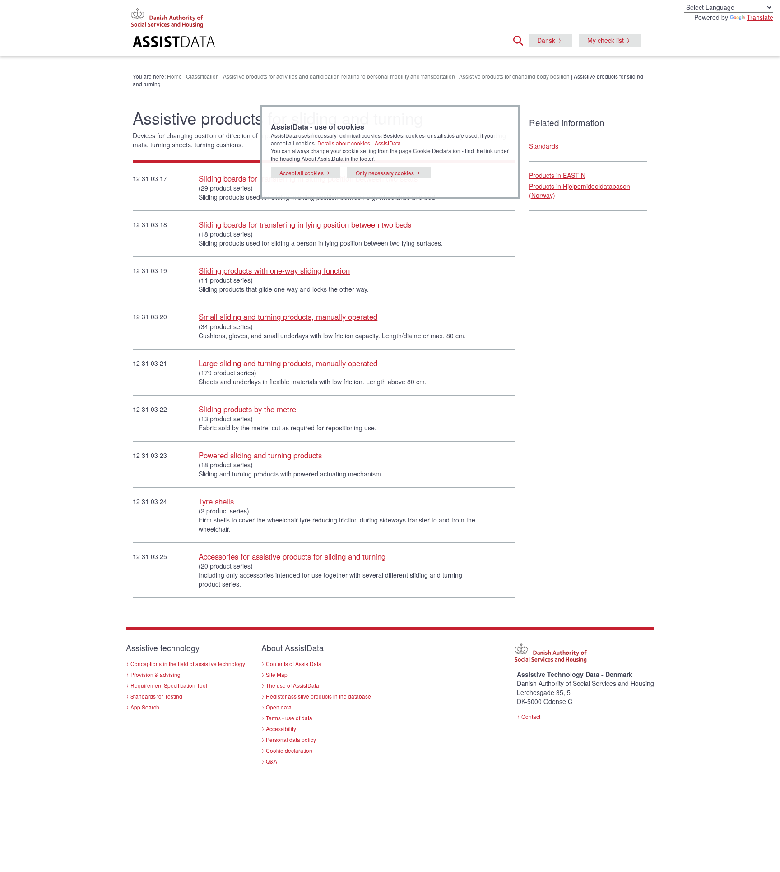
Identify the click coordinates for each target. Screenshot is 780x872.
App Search (144, 707)
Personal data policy (291, 739)
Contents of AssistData (293, 663)
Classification (202, 76)
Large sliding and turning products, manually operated (288, 363)
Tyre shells (216, 501)
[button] (521, 39)
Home (174, 76)
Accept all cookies (301, 173)
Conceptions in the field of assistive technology (187, 663)
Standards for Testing (156, 696)
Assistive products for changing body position (514, 76)
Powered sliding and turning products (260, 455)
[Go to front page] (280, 43)
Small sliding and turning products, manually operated (288, 316)
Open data (279, 707)
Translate (760, 17)
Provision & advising (155, 674)
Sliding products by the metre (247, 409)
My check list (605, 40)
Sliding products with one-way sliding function (274, 270)
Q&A (271, 761)
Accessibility (281, 728)
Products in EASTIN (557, 175)
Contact (530, 716)
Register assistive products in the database (318, 696)
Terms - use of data (289, 718)
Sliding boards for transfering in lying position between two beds (305, 224)
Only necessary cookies (385, 173)
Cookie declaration (289, 750)
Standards (543, 145)
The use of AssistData (292, 685)
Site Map (277, 674)
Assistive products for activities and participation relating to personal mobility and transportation (339, 76)
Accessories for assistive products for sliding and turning (292, 556)
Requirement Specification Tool (168, 685)
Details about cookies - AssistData (359, 143)
